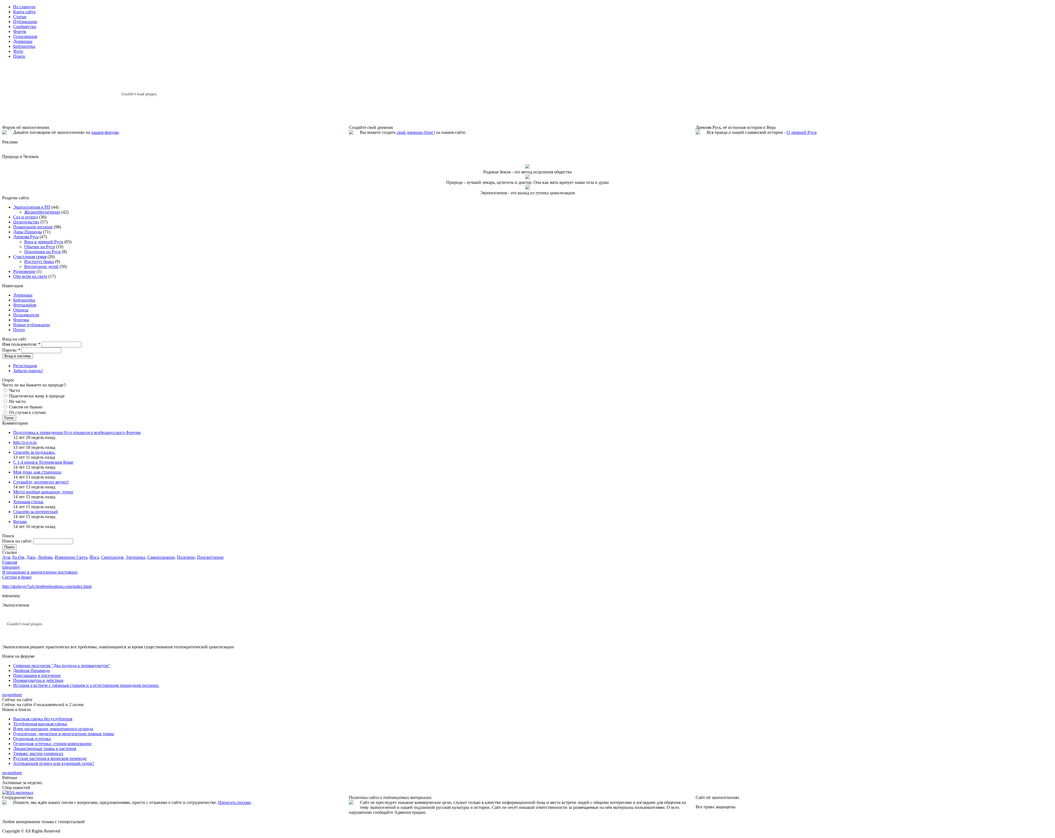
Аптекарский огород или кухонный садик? (53, 763)
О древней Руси (802, 132)
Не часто (17, 401)
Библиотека (24, 300)
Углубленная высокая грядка (40, 723)
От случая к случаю (27, 412)
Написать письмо (234, 802)
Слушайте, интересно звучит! (41, 482)
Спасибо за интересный (35, 511)
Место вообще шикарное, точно (43, 491)
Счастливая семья (29, 256)
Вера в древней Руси (43, 241)
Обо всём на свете (30, 276)
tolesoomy (11, 567)
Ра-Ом (18, 557)
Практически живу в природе (36, 396)
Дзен (30, 557)
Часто (14, 390)
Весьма (20, 521)
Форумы (21, 319)
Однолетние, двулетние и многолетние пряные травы (63, 733)
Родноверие (24, 271)
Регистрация (25, 365)
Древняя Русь (25, 236)
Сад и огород (25, 217)
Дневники (22, 295)
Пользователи (26, 314)
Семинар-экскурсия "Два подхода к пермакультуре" (61, 665)
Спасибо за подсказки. (34, 452)
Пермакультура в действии (38, 680)
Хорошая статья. (28, 501)
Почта (19, 329)
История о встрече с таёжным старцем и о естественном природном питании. (86, 685)
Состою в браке (17, 577)
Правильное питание (33, 227)
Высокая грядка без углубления (42, 719)
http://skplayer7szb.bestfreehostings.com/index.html (46, 586)
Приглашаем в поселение (37, 675)
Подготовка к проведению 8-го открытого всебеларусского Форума (77, 432)
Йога (94, 557)
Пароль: (11, 350)
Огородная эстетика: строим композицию (52, 743)
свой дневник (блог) (416, 132)
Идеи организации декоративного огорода (53, 728)
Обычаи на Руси (39, 246)
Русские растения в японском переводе (50, 758)
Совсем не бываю (25, 407)
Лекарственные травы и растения (44, 748)
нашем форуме (105, 132)
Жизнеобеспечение (42, 212)
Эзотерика (135, 557)
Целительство (26, 222)
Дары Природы (27, 231)
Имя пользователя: (21, 344)
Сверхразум (112, 557)
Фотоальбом (24, 305)
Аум (6, 557)
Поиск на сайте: (17, 541)
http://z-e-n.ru (25, 442)
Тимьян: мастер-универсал (38, 753)
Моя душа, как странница (37, 472)
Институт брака (39, 261)
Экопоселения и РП (31, 207)
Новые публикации (31, 324)
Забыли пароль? (28, 370)
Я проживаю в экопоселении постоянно (39, 572)
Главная (9, 562)
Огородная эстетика (32, 738)
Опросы (20, 310)
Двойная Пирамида (31, 670)
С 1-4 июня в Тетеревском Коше (43, 462)
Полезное (186, 557)
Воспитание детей (41, 266)
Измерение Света (71, 557)
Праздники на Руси (42, 251)
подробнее (12, 694)
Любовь (45, 557)
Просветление (210, 557)
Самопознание (161, 557)
